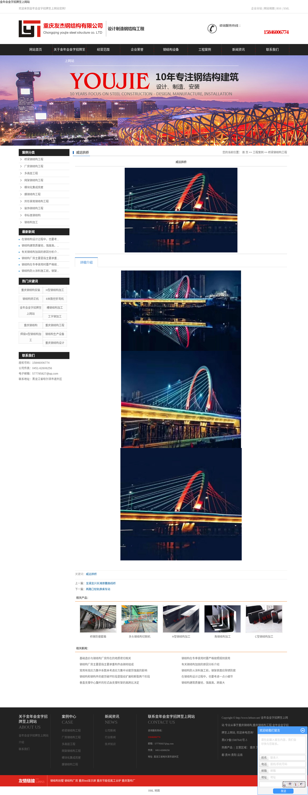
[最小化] (303, 730)
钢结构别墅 (57, 780)
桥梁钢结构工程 (33, 159)
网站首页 (35, 49)
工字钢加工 (55, 316)
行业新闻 (110, 737)
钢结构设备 (171, 49)
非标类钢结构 (32, 215)
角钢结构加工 (222, 636)
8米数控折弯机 (55, 299)
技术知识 (110, 744)
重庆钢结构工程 (54, 325)
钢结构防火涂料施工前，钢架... (40, 271)
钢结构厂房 (71, 780)
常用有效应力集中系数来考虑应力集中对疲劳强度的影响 (113, 670)
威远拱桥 (91, 574)
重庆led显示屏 (87, 780)
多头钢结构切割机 (139, 636)
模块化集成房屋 (33, 187)
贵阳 (234, 755)
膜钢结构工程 (32, 194)
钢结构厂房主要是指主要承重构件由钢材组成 (107, 664)
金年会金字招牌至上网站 (15, 2)
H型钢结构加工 (55, 290)
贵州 (227, 755)
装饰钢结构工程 (33, 208)
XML (286, 8)
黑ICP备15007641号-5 (234, 740)
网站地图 (269, 8)
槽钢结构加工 (55, 307)
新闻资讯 (238, 49)
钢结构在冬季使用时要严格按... (40, 264)
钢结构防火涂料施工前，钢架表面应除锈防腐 (209, 670)
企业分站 (256, 8)
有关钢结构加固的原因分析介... (40, 252)
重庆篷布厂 (128, 780)
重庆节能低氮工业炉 (109, 780)
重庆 (252, 747)
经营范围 (103, 49)
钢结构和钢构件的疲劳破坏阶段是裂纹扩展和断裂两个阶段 (115, 676)
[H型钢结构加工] (181, 619)
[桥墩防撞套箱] (98, 619)
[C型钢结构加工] (264, 619)
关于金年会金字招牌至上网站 (69, 51)
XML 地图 (154, 790)
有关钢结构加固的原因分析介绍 (200, 664)
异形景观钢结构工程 (36, 201)
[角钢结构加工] (222, 619)
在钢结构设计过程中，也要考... (40, 239)
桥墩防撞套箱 (98, 636)
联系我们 (272, 49)
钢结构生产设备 (54, 334)
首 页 (245, 152)
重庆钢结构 (30, 325)
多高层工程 (31, 173)
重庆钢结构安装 (30, 290)
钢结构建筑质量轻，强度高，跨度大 (203, 682)
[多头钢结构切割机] (139, 619)
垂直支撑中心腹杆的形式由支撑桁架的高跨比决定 (109, 682)
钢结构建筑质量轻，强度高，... (40, 245)
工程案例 (204, 49)
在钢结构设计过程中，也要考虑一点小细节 (207, 676)
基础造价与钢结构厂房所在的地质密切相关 (105, 658)
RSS (278, 8)
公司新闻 (110, 730)
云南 (240, 755)
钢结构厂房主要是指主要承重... (40, 258)
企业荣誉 (137, 49)
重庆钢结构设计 (54, 343)
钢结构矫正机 (31, 299)
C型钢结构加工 (264, 636)
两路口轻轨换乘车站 (98, 589)
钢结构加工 (31, 222)
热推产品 (227, 747)
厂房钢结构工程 (33, 166)
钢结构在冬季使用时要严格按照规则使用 (206, 658)
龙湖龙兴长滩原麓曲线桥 (101, 583)
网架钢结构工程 (33, 180)
